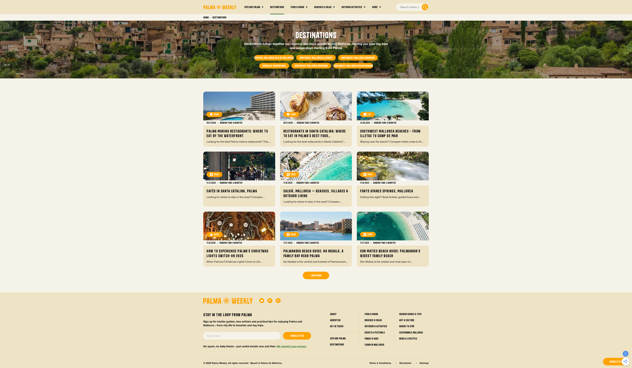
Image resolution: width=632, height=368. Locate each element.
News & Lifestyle (408, 338)
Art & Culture (406, 320)
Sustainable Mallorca (411, 332)
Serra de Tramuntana (274, 65)
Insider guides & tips (410, 314)
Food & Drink (371, 314)
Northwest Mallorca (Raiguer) (358, 57)
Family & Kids (371, 338)
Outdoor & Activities (376, 326)
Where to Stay (406, 326)
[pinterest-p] (269, 300)
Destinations (337, 344)
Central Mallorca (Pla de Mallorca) (274, 57)
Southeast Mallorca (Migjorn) (311, 65)
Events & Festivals (375, 332)
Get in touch (336, 326)
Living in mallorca (374, 344)
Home (206, 17)
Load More (316, 275)
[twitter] (261, 300)
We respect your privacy (291, 346)
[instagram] (278, 300)
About (333, 314)
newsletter (616, 361)
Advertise (335, 320)
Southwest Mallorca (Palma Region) (353, 65)
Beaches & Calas (373, 320)
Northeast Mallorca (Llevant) (316, 57)
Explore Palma (338, 338)
